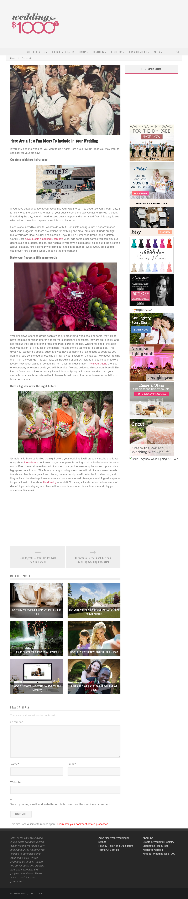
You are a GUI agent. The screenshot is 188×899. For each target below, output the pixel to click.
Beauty (83, 52)
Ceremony (98, 52)
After (157, 52)
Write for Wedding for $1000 (158, 853)
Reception (116, 52)
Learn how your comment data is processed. (83, 824)
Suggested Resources (155, 845)
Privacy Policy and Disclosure (115, 845)
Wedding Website (152, 849)
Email (72, 764)
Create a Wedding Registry (158, 842)
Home (12, 58)
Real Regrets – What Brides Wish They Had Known (37, 560)
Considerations (138, 52)
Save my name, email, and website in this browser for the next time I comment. (60, 804)
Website (15, 782)
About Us (147, 838)
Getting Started (36, 52)
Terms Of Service (108, 849)
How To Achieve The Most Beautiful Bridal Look (94, 652)
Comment (16, 722)
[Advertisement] (127, 26)
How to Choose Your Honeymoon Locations (37, 652)
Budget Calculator (63, 52)
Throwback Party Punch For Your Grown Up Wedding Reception (93, 560)
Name (14, 764)
